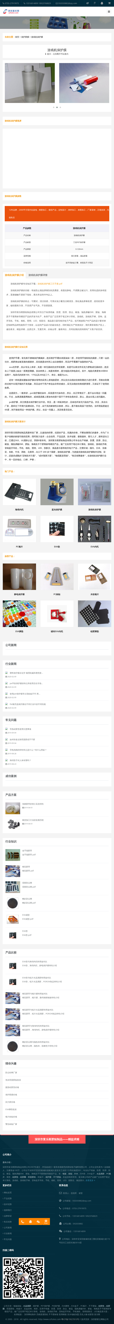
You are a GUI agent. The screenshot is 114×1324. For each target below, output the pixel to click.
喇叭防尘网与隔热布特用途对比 (35, 1042)
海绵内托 (19, 509)
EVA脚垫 (19, 631)
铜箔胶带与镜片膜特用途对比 (35, 993)
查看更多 (90, 1180)
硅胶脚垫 (95, 631)
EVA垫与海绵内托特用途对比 (34, 961)
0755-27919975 (11, 3)
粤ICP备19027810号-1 (71, 1319)
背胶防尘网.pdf (29, 886)
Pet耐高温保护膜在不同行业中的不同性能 (28, 704)
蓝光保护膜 (57, 509)
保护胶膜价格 (11, 1094)
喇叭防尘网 (27, 898)
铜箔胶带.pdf (28, 870)
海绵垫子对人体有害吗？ (20, 760)
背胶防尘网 (27, 882)
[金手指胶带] (12, 854)
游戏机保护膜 (94, 509)
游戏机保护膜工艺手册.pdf (50, 283)
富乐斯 (97, 1314)
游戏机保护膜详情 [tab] (38, 275)
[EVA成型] (12, 919)
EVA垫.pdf (26, 935)
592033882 (78, 1223)
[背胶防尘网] (12, 887)
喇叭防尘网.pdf (29, 902)
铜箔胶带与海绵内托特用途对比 (35, 1026)
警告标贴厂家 (11, 1124)
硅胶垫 (91, 1314)
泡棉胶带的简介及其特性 (33, 804)
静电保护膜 (19, 594)
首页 (17, 37)
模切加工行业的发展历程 (33, 820)
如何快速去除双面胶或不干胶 (22, 739)
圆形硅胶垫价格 (12, 1087)
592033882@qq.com (67, 3)
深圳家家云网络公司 (100, 1319)
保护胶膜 (25, 37)
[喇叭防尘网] (12, 903)
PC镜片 (19, 546)
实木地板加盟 (73, 1314)
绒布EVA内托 (57, 631)
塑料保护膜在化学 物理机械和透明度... (26, 673)
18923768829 (91, 1216)
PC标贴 (57, 594)
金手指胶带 (27, 850)
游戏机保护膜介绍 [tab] (14, 275)
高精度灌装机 (42, 1314)
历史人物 (83, 1314)
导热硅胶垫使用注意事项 (20, 729)
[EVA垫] (12, 935)
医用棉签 (63, 1314)
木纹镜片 (95, 594)
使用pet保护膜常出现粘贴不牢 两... (25, 693)
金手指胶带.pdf (29, 854)
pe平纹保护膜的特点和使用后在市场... (26, 683)
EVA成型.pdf (27, 919)
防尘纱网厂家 (11, 1072)
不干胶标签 (53, 1314)
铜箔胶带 (26, 866)
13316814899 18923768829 (38, 3)
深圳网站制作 (30, 1314)
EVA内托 (95, 546)
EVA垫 (57, 546)
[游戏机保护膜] (30, 83)
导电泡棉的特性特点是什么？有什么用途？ (28, 750)
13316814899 (78, 1216)
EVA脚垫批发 (11, 1109)
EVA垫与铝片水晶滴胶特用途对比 (36, 977)
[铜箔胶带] (12, 871)
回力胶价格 (10, 1102)
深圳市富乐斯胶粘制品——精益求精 (57, 1139)
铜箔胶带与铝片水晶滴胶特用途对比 (37, 1009)
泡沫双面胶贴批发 (13, 1080)
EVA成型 (26, 915)
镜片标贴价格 (11, 1116)
